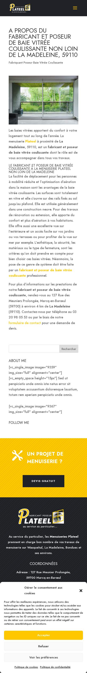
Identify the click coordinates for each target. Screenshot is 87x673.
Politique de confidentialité (55, 667)
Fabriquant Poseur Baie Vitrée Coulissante (36, 63)
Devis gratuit (43, 481)
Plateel (30, 141)
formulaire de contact (25, 323)
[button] (81, 591)
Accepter (43, 635)
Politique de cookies (26, 667)
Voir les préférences (43, 657)
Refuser (43, 646)
